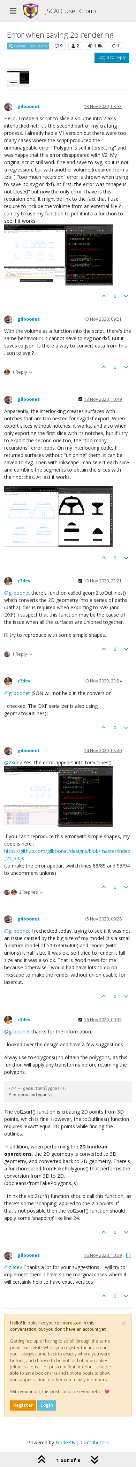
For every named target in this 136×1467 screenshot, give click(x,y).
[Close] (123, 1323)
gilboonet (28, 106)
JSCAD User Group (70, 11)
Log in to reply (112, 57)
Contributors (95, 1442)
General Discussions (30, 46)
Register (23, 1405)
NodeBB (65, 1442)
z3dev (23, 581)
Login (46, 1405)
